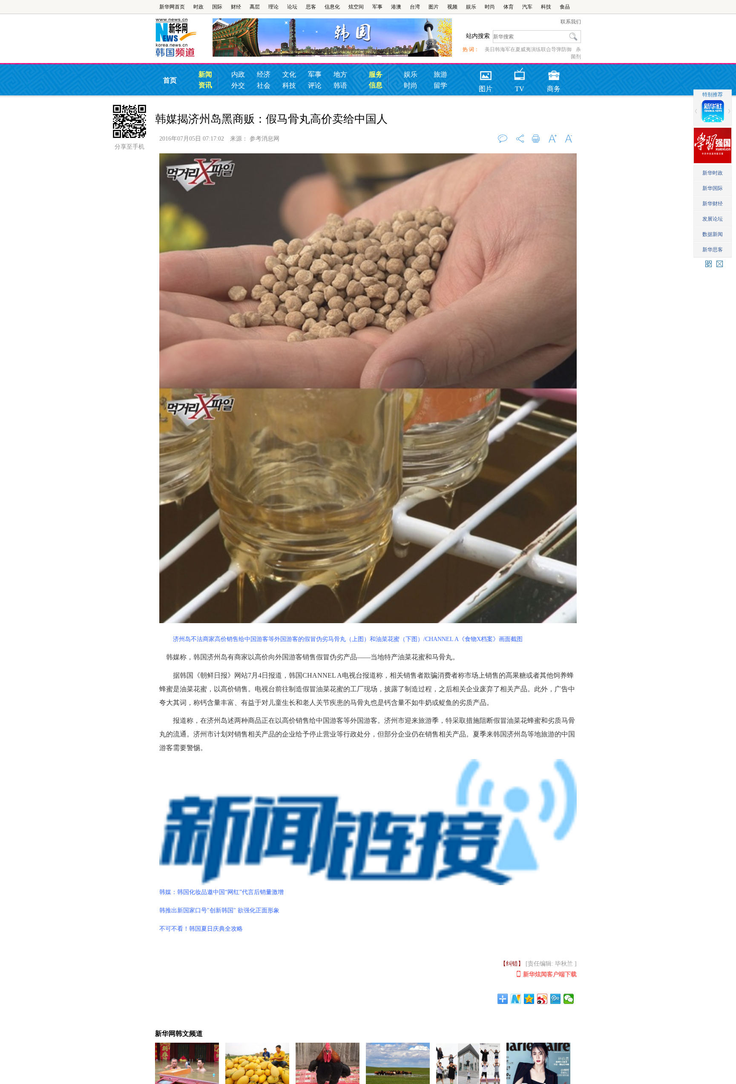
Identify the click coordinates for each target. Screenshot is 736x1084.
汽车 (527, 7)
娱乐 (471, 7)
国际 (217, 7)
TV (519, 73)
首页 (170, 80)
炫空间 (356, 7)
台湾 (415, 7)
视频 (452, 7)
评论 (315, 85)
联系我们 (571, 22)
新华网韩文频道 (179, 1033)
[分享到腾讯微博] (555, 999)
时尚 (490, 7)
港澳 (396, 7)
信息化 (332, 7)
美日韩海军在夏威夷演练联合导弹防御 (528, 49)
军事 (377, 7)
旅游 (440, 74)
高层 (255, 7)
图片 (433, 7)
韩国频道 (184, 38)
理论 (273, 7)
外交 (238, 85)
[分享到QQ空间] (529, 999)
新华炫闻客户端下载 (550, 974)
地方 (340, 74)
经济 (263, 74)
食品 (565, 7)
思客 (311, 7)
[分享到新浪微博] (542, 999)
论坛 (292, 7)
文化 (289, 74)
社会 (263, 85)
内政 (238, 74)
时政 (198, 7)
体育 (508, 7)
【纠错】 (512, 963)
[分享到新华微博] (516, 999)
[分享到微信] (569, 999)
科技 (546, 7)
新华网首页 (172, 7)
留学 (440, 85)
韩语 (340, 85)
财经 (236, 7)
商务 (554, 73)
